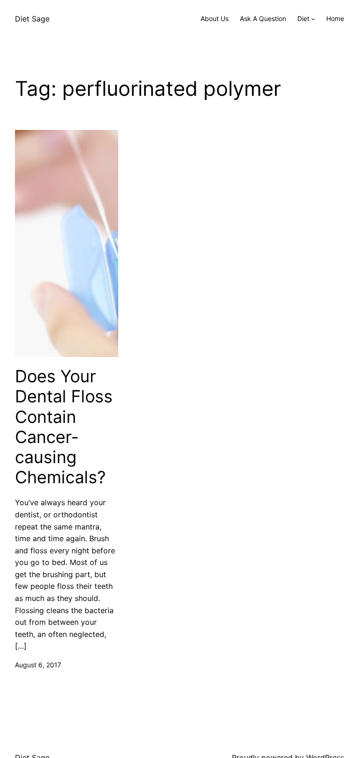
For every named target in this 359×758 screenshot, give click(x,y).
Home (335, 18)
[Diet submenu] (313, 19)
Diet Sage (32, 18)
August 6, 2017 (38, 665)
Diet (303, 18)
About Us (215, 18)
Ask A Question (263, 18)
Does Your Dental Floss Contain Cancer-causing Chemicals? (64, 426)
